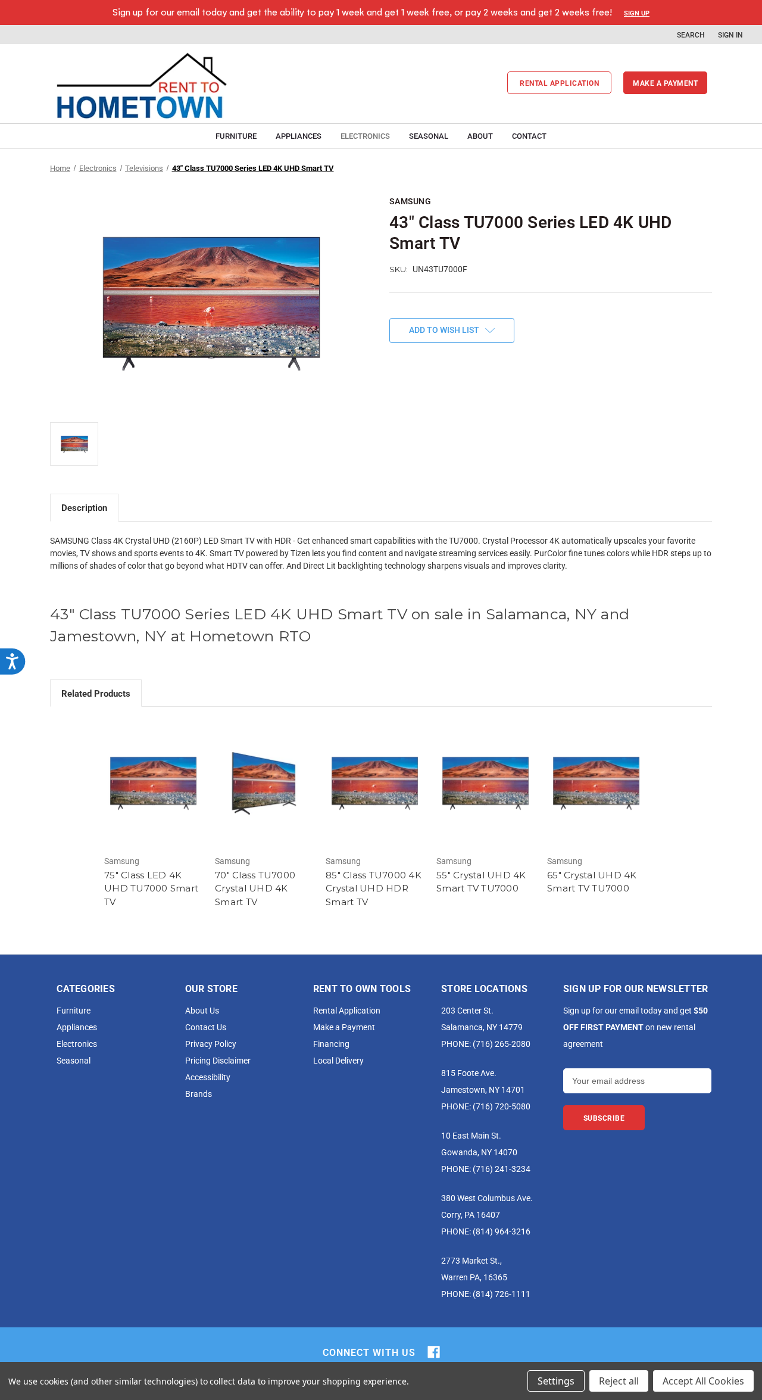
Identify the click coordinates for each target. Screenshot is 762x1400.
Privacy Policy (210, 1043)
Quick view (153, 783)
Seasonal (428, 135)
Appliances (298, 135)
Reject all (619, 1380)
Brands (198, 1093)
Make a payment (665, 83)
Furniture (236, 135)
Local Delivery (338, 1060)
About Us (202, 1010)
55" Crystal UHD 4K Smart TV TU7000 (481, 881)
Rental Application (559, 83)
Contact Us (205, 1027)
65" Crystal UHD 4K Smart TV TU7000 (592, 881)
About (480, 135)
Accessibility (207, 1077)
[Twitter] (456, 401)
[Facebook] (395, 401)
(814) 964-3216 (501, 1231)
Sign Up (636, 12)
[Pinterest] (476, 401)
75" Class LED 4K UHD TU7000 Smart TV (151, 888)
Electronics (365, 135)
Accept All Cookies (703, 1380)
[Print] (436, 401)
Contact (529, 135)
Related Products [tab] (95, 693)
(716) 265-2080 (501, 1043)
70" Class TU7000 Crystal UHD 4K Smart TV (255, 888)
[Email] (415, 401)
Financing (331, 1043)
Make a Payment (344, 1027)
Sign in (730, 34)
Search (691, 34)
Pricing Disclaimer (218, 1060)
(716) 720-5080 (501, 1106)
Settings (556, 1380)
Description (84, 507)
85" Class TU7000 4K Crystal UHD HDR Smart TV (373, 888)
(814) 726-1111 (501, 1293)
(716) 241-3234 (501, 1168)
